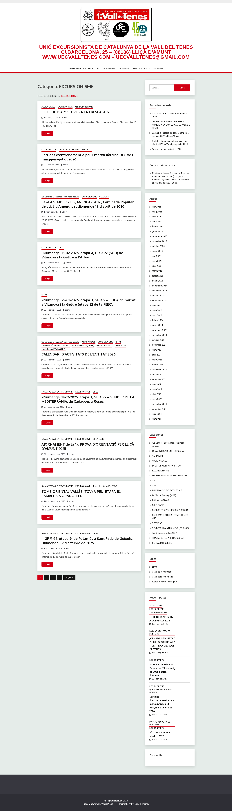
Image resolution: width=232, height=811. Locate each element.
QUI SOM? (158, 68)
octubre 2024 (158, 295)
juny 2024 (156, 305)
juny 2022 (156, 384)
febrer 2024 (157, 320)
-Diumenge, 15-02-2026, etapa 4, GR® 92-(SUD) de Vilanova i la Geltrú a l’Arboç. (82, 255)
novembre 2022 (159, 369)
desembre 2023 (159, 330)
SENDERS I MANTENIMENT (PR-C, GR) (170, 528)
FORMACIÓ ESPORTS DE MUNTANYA (169, 475)
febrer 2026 (157, 226)
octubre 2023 (158, 340)
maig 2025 (157, 261)
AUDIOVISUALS (48, 107)
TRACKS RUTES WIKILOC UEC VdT (168, 538)
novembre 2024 (159, 290)
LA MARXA (124, 68)
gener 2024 (157, 325)
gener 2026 (157, 231)
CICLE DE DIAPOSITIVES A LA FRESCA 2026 (75, 112)
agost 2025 (157, 251)
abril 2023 (157, 354)
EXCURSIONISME (65, 107)
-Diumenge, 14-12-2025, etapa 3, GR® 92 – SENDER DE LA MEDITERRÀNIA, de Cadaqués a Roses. (87, 399)
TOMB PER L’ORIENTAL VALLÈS (84, 68)
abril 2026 (157, 216)
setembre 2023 (159, 345)
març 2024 (157, 315)
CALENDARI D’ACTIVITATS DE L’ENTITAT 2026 (78, 354)
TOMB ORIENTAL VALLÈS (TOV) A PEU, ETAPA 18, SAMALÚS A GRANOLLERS (81, 493)
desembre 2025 (159, 236)
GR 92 (61, 247)
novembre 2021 (159, 404)
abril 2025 (157, 266)
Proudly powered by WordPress (98, 804)
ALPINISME (157, 456)
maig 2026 (157, 211)
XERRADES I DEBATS (84, 107)
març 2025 (157, 271)
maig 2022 (157, 389)
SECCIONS (104, 197)
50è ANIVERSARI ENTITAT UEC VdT (57, 392)
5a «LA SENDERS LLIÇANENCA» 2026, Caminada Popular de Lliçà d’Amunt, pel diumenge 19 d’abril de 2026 (87, 204)
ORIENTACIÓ (120, 345)
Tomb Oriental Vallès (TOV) (53, 349)
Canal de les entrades (162, 572)
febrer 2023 (157, 364)
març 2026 (157, 221)
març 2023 (157, 359)
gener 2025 (157, 280)
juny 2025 (156, 256)
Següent (69, 577)
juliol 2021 (157, 414)
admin (66, 117)
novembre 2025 (159, 241)
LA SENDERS (109, 68)
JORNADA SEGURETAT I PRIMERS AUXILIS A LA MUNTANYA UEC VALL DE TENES (171, 124)
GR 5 (154, 480)
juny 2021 (156, 419)
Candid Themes (142, 804)
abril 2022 (157, 394)
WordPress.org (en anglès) (164, 581)
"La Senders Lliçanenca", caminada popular (60, 197)
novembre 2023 (159, 335)
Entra (154, 567)
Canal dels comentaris (162, 576)
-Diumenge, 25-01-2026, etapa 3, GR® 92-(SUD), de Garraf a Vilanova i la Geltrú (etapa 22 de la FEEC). (88, 302)
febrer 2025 (157, 276)
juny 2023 (156, 350)
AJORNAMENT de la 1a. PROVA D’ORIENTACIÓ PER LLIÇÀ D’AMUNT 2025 (87, 446)
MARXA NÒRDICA (141, 68)
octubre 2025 (158, 246)
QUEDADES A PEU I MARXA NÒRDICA (75, 149)
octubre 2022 (158, 374)
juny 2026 (156, 206)
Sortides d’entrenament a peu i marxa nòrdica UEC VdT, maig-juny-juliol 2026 (87, 157)
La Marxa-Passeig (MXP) (83, 345)
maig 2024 (157, 310)
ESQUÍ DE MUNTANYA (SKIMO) (167, 465)
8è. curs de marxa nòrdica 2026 (166, 149)
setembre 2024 (159, 300)
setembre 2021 (159, 409)
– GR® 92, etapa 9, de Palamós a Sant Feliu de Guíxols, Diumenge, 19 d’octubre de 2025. (87, 540)
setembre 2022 (159, 379)
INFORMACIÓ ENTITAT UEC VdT (55, 345)
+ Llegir (47, 133)
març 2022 (157, 399)
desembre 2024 (159, 285)
